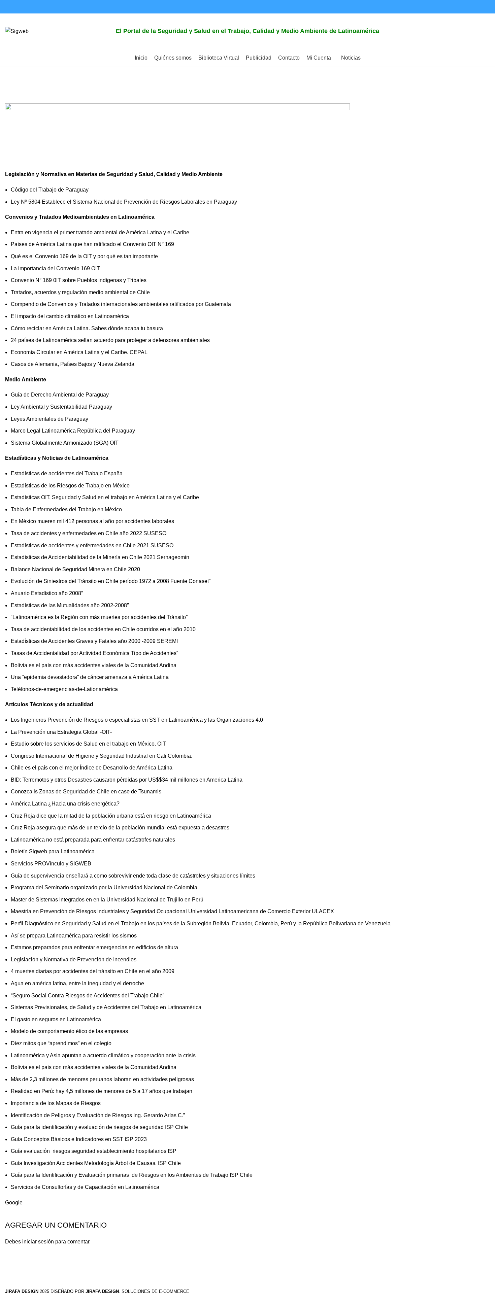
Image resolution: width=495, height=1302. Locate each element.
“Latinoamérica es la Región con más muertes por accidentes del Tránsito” (99, 617)
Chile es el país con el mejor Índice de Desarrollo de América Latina (91, 767)
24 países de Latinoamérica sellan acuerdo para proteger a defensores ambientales (110, 340)
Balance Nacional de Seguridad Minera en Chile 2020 (75, 569)
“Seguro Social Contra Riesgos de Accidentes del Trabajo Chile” (87, 995)
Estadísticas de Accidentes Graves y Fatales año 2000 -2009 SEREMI (94, 641)
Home (12, 99)
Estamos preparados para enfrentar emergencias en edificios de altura (94, 947)
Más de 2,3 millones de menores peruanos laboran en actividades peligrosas (102, 1079)
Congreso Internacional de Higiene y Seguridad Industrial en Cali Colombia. (101, 756)
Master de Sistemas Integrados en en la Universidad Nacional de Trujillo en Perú (107, 899)
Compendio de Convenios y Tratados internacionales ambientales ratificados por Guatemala (121, 304)
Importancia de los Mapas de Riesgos (56, 1103)
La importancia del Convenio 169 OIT (55, 268)
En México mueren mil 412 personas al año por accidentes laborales (92, 521)
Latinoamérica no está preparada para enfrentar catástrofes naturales (93, 840)
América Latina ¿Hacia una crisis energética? (65, 804)
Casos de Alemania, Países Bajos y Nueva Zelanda (72, 364)
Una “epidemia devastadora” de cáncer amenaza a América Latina (90, 677)
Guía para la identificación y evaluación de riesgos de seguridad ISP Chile (99, 1127)
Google (14, 1202)
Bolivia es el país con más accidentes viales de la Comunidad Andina (94, 665)
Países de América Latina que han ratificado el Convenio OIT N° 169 (92, 244)
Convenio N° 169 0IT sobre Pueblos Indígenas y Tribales (78, 280)
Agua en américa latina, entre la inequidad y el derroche (77, 983)
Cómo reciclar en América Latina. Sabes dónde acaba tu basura (87, 328)
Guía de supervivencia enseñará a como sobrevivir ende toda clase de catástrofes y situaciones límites (134, 876)
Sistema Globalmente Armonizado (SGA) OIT (65, 443)
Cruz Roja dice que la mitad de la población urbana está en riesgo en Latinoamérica (111, 816)
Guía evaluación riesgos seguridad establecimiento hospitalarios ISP (93, 1151)
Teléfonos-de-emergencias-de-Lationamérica (64, 689)
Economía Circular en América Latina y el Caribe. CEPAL (79, 352)
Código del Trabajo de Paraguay (50, 190)
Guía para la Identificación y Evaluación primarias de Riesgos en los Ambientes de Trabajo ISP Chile (132, 1175)
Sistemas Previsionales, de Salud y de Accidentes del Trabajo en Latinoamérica (106, 1007)
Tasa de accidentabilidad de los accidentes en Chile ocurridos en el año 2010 (103, 629)
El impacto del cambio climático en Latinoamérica (70, 316)
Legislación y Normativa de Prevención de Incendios (73, 959)
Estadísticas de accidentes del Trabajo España (67, 473)
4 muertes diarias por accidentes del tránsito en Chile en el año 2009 (92, 971)
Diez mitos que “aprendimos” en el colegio (61, 1043)
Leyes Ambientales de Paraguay (49, 419)
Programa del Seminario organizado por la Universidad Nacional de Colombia (104, 887)
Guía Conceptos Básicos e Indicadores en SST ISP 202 (77, 1139)
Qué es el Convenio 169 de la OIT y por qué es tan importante (84, 256)
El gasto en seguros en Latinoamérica (56, 1019)
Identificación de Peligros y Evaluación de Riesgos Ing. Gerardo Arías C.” (98, 1115)
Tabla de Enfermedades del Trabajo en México (66, 509)
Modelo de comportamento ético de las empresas (69, 1031)
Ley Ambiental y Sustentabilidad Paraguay (61, 407)
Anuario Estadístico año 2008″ (47, 593)
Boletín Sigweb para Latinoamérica (53, 851)
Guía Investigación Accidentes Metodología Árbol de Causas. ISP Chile (96, 1163)
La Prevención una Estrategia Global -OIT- (61, 732)
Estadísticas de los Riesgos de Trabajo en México (70, 485)
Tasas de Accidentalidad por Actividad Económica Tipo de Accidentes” (94, 653)
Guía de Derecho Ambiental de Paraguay (60, 395)
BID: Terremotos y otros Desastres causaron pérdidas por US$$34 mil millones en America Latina (126, 780)
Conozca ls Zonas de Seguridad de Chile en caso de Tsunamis (86, 791)
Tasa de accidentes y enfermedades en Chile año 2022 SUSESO (88, 533)
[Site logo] (17, 31)
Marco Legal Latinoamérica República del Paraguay (73, 431)
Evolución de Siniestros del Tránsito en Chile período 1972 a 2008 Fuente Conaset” (110, 581)
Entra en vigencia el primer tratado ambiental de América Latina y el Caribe (100, 232)
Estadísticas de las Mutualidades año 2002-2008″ (70, 605)
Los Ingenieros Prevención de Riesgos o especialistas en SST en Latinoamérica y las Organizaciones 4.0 (137, 720)
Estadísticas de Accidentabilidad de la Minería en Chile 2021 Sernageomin (100, 557)
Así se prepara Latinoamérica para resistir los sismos (74, 935)
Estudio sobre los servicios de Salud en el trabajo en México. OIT (88, 744)
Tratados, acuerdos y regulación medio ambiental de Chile (80, 292)
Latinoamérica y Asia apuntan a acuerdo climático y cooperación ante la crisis (103, 1055)
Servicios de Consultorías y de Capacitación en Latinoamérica (85, 1187)
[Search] (482, 31)
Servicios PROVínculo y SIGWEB (51, 863)
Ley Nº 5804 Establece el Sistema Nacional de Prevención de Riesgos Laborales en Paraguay (124, 202)
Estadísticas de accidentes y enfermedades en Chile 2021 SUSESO (92, 545)
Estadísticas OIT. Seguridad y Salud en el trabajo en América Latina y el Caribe (105, 497)
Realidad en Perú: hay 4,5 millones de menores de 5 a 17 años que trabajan (101, 1091)
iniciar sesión (38, 1241)
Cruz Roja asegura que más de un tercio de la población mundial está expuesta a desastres (120, 827)
